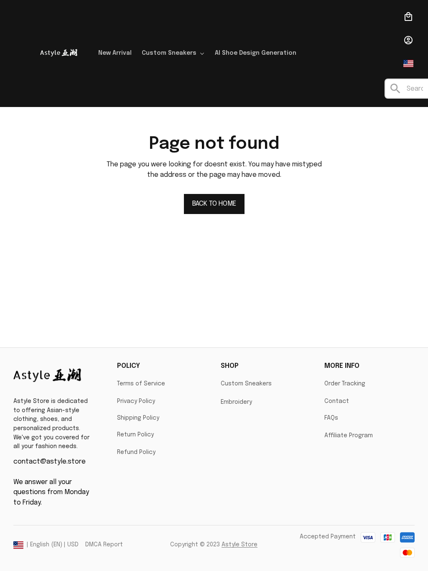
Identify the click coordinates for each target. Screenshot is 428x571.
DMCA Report (104, 545)
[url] (239, 545)
